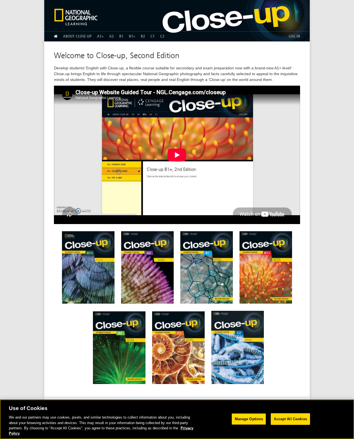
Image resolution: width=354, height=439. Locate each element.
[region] (177, 419)
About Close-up (77, 36)
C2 (162, 36)
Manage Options (249, 419)
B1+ (132, 36)
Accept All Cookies (290, 419)
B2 (143, 36)
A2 (111, 36)
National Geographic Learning (78, 16)
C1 (152, 36)
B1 (121, 36)
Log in (294, 36)
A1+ (100, 36)
